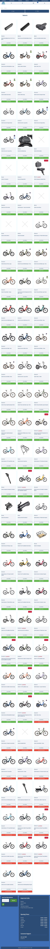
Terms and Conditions (25, 906)
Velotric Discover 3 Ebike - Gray (6, 348)
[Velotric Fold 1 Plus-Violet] (8, 196)
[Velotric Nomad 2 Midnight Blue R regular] (8, 703)
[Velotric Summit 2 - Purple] (25, 760)
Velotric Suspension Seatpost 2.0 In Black (8, 489)
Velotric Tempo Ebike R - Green (39, 743)
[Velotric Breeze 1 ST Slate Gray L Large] (41, 619)
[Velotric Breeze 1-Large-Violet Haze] (41, 675)
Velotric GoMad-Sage (21, 94)
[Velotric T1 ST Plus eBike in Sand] (41, 647)
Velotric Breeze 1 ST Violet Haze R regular (41, 461)
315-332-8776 (24, 937)
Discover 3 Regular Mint (21, 179)
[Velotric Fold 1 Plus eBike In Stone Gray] (25, 590)
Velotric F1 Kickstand (4, 179)
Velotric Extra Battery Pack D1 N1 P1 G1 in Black (8, 39)
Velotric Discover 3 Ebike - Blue (23, 348)
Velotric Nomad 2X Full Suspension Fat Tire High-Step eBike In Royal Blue (8, 659)
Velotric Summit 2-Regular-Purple (39, 94)
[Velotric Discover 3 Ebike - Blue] (25, 337)
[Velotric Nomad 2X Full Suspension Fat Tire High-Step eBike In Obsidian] (25, 478)
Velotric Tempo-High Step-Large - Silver (24, 404)
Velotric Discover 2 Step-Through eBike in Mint (40, 829)
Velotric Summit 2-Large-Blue (22, 122)
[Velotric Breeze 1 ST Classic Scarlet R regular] (8, 562)
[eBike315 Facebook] (3, 904)
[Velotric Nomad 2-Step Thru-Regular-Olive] (25, 647)
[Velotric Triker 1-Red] (41, 55)
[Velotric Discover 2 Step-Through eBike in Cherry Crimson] (25, 845)
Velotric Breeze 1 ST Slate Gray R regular (40, 517)
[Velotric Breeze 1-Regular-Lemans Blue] (8, 732)
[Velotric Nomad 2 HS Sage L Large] (8, 534)
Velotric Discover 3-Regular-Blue (39, 122)
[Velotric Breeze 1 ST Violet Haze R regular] (41, 449)
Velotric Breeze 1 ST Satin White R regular (41, 235)
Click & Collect (23, 903)
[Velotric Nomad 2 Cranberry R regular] (41, 562)
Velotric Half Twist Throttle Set (22, 517)
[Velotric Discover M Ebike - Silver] (8, 365)
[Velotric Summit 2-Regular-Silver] (8, 111)
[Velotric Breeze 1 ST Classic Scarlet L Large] (41, 760)
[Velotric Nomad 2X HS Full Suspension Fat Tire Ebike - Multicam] (41, 421)
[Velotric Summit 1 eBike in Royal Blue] (8, 873)
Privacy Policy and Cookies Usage (27, 907)
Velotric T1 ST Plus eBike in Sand (39, 658)
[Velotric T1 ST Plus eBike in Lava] (25, 675)
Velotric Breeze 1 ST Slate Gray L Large (40, 630)
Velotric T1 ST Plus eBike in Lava (23, 686)
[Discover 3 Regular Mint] (25, 167)
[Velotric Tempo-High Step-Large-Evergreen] (41, 393)
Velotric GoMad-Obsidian (22, 66)
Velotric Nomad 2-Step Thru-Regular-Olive (25, 658)
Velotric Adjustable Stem (22, 743)
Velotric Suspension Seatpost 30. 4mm (24, 799)
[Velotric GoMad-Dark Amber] (8, 83)
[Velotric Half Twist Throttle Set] (25, 506)
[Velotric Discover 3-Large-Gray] (8, 139)
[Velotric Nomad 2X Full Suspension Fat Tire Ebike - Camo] (25, 280)
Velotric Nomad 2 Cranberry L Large (40, 602)
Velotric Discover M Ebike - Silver (6, 376)
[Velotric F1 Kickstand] (8, 167)
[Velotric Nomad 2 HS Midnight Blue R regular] (25, 873)
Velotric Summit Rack (37, 207)
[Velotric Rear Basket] (25, 224)
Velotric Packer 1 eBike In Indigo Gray (40, 799)
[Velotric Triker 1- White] (41, 365)
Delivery (22, 901)
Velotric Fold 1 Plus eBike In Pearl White (7, 630)
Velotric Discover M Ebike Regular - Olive (24, 263)
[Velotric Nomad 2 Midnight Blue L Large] (8, 55)
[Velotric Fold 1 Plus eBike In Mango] (25, 562)
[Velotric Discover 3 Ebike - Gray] (8, 337)
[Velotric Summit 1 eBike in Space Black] (8, 845)
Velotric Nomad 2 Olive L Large (6, 263)
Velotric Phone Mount (4, 517)
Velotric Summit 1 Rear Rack (22, 461)
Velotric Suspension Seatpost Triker (39, 179)
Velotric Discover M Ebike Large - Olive (40, 263)
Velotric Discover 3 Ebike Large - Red (24, 320)
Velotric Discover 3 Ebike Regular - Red (7, 320)
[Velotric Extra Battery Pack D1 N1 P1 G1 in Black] (8, 26)
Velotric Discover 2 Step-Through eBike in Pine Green (24, 829)
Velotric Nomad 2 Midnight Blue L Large (7, 66)
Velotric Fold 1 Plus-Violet (5, 207)
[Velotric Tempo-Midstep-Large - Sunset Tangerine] (25, 421)
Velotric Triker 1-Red (37, 66)
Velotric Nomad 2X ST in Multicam (23, 630)
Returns (22, 904)
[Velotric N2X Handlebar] (41, 139)
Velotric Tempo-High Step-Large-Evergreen (41, 404)
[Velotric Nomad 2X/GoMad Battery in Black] (25, 26)
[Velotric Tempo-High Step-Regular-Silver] (8, 393)
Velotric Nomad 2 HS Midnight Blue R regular (25, 884)
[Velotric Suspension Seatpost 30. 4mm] (25, 788)
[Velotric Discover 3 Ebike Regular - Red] (8, 308)
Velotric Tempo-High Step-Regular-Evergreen (7, 434)
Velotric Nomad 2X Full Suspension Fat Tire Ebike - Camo (25, 293)
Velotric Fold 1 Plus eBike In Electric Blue (24, 545)
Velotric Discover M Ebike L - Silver (39, 348)
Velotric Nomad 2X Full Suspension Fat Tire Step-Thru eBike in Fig (25, 715)
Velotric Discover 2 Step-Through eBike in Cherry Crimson (24, 857)
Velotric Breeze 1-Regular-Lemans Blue (7, 743)
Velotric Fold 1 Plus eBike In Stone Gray (24, 602)
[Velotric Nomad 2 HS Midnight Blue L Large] (8, 788)
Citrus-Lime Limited (29, 947)
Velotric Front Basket (37, 545)
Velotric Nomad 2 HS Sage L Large (6, 545)
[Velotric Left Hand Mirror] (8, 224)
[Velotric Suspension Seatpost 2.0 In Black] (8, 478)
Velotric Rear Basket (21, 235)
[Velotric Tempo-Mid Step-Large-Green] (41, 280)
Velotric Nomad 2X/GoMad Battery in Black (25, 38)
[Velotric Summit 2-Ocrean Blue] (8, 760)
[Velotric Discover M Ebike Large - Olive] (41, 252)
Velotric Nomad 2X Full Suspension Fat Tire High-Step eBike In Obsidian (25, 490)
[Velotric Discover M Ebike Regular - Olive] (25, 252)
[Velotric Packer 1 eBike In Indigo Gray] (41, 788)
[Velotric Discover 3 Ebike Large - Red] (25, 308)
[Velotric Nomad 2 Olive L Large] (8, 252)
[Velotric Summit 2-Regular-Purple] (41, 83)
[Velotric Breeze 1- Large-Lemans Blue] (25, 196)
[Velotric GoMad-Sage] (25, 83)
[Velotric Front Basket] (41, 534)
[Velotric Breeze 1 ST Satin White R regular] (41, 224)
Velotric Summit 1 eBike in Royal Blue (7, 884)
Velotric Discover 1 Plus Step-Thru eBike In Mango (41, 490)
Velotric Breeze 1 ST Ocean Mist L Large (7, 461)
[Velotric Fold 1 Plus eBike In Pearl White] (8, 619)
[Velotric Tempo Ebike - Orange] (8, 280)
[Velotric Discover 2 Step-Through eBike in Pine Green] (25, 816)
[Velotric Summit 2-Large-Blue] (25, 111)
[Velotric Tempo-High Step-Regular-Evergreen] (8, 421)
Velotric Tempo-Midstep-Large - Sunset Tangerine (24, 434)
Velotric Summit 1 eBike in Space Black (7, 856)
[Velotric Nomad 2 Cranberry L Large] (41, 590)
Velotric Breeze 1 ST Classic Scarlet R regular (7, 575)
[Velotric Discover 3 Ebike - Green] (41, 308)
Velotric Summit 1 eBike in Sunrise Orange (8, 686)
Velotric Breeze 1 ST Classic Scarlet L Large (41, 771)
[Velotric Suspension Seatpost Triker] (41, 167)
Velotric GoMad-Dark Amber (6, 94)
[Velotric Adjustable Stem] (25, 732)
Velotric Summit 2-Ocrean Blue (6, 771)
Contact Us (23, 938)
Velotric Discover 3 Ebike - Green (39, 320)
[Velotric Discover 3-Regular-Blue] (41, 111)
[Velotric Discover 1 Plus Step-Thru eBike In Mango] (41, 478)
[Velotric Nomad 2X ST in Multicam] (25, 619)
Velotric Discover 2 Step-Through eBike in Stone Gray (40, 857)
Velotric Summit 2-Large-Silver (23, 376)
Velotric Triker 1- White (37, 376)
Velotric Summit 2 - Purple (22, 771)
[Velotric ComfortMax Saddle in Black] (41, 26)
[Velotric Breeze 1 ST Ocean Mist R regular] (8, 816)
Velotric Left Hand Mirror (5, 235)
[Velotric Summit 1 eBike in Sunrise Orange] (8, 675)
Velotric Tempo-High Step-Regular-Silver (8, 404)
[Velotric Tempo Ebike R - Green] (41, 732)
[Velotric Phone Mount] (8, 506)
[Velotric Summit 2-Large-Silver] (25, 365)
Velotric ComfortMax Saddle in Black (40, 38)
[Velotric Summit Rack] (41, 196)
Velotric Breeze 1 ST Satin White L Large (7, 602)
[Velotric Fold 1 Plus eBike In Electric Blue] (25, 534)
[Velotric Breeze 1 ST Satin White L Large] (8, 590)
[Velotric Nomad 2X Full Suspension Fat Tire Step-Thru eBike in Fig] (25, 703)
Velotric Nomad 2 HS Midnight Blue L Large (8, 799)
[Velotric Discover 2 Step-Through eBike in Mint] (41, 816)
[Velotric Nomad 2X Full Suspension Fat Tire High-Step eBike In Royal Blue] (8, 647)
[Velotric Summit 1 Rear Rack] (25, 449)
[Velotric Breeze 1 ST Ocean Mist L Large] (8, 449)
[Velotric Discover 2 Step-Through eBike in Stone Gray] (41, 845)
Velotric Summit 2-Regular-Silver (6, 122)
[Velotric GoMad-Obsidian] (25, 55)
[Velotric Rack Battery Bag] (25, 139)
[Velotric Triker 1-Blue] (41, 703)
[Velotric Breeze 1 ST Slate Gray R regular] (41, 506)
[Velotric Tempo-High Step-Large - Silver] (25, 393)
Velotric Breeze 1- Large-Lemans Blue (24, 207)
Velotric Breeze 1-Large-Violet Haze (40, 686)
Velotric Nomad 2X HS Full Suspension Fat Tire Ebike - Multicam (41, 434)
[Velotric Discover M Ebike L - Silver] (41, 337)
